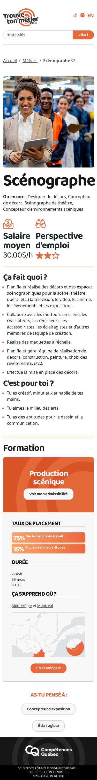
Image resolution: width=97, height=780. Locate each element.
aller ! (83, 34)
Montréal (45, 605)
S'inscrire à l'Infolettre (48, 776)
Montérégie (22, 605)
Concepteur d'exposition (48, 709)
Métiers (30, 60)
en (90, 15)
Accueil (10, 60)
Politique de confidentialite (48, 772)
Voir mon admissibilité (48, 494)
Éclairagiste (48, 726)
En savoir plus (48, 668)
